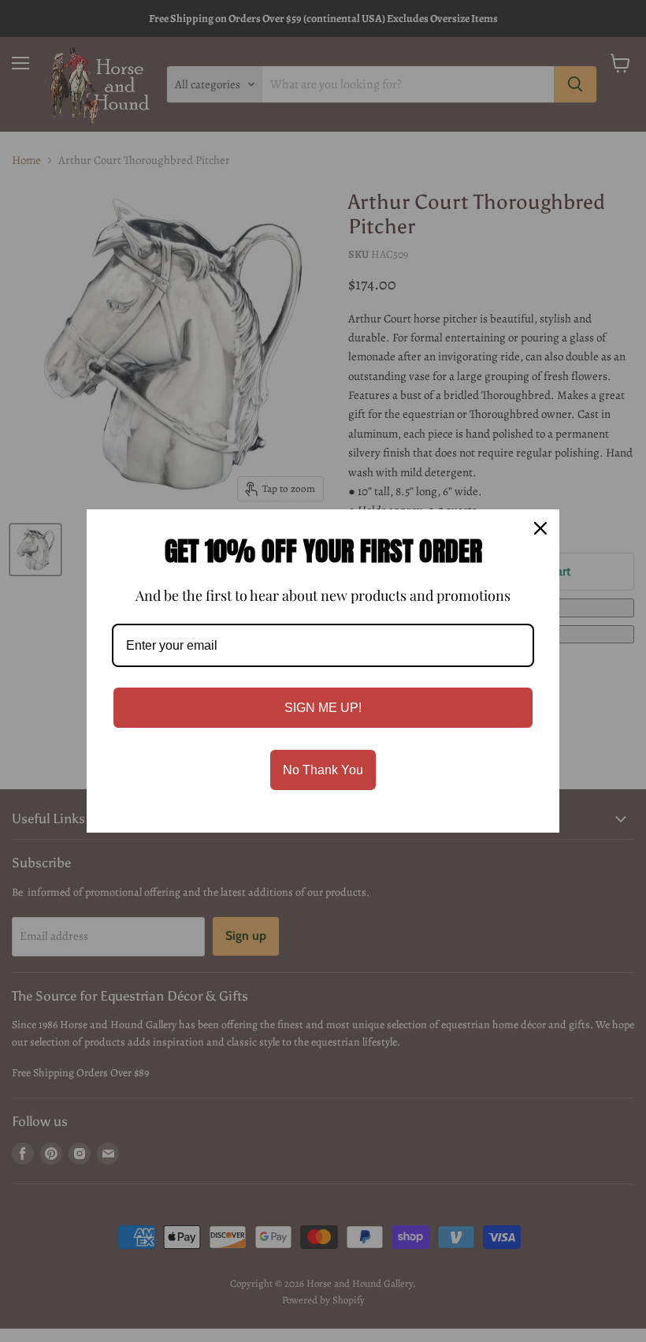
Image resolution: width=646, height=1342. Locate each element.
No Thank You (323, 770)
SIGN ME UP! (323, 707)
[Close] (540, 528)
